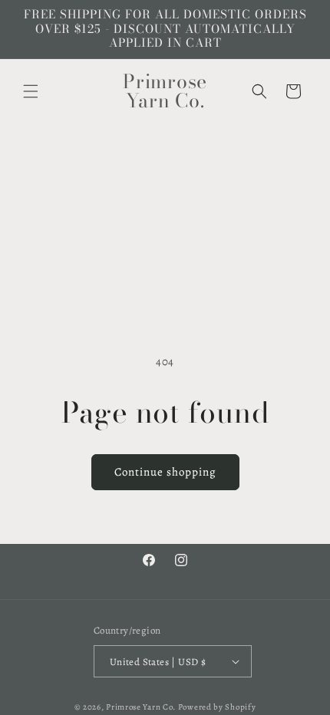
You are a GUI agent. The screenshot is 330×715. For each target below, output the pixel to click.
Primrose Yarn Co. (141, 707)
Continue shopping (165, 471)
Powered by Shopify (217, 707)
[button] (31, 91)
